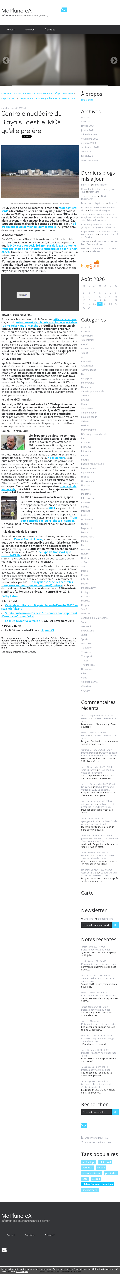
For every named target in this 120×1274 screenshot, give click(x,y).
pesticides (110, 1173)
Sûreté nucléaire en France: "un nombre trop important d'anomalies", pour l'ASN (39, 614)
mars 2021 (87, 121)
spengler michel (89, 821)
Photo (84, 583)
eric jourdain (87, 804)
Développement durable (94, 434)
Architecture (87, 348)
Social (84, 622)
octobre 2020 (88, 142)
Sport (84, 634)
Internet (85, 510)
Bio (83, 374)
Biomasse (86, 387)
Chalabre (95, 251)
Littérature (87, 519)
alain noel (105, 1162)
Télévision (86, 647)
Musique (85, 549)
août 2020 (86, 151)
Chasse (85, 395)
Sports (84, 639)
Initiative (85, 502)
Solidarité (86, 626)
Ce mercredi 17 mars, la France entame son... (98, 980)
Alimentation (87, 339)
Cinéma (85, 399)
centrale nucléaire (50, 642)
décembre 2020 (89, 134)
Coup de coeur (89, 416)
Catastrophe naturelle (93, 391)
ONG (83, 566)
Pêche (84, 570)
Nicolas (85, 718)
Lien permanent (13, 638)
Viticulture (86, 686)
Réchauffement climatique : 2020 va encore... (98, 788)
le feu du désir (88, 196)
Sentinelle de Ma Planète (94, 617)
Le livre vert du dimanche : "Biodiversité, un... (98, 805)
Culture (85, 421)
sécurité (20, 645)
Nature (85, 553)
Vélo (83, 673)
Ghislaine (86, 786)
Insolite (85, 506)
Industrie (67, 640)
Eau (83, 438)
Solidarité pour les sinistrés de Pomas (99, 250)
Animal (84, 344)
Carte (87, 892)
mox (3, 645)
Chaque (85, 241)
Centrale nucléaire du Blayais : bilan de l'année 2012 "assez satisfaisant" (39, 607)
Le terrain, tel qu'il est (93, 203)
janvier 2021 (88, 130)
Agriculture (87, 335)
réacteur (44, 645)
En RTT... (85, 184)
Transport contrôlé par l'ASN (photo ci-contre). (49, 519)
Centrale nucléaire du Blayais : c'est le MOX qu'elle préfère (31, 122)
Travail (84, 660)
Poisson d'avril (89, 587)
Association (87, 361)
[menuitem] (10, 29)
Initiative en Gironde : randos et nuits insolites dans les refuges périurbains (37, 93)
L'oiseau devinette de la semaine (98, 771)
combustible (32, 645)
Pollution (25, 642)
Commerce (87, 408)
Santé (84, 609)
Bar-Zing (94, 191)
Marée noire (87, 536)
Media (84, 540)
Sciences (85, 613)
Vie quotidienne (89, 681)
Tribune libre (88, 664)
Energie (25, 640)
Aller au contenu (9, 2)
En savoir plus (22, 1271)
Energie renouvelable (92, 463)
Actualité (45, 638)
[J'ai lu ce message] (117, 1269)
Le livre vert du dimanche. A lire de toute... (98, 857)
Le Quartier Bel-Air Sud (104, 227)
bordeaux (87, 1167)
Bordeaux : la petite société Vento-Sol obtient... (96, 1085)
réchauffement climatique (97, 1184)
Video (84, 677)
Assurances (87, 365)
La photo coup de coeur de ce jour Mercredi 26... (99, 233)
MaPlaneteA (16, 10)
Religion (85, 605)
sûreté (11, 645)
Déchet (55, 638)
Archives (30, 29)
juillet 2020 (87, 155)
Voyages (85, 690)
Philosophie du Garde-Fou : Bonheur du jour (99, 243)
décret (59, 645)
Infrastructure (88, 498)
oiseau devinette (91, 1173)
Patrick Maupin (89, 752)
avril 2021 (86, 117)
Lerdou (85, 735)
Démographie (88, 429)
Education (86, 451)
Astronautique (88, 369)
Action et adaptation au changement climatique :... (99, 754)
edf (52, 645)
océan (84, 562)
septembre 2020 (90, 147)
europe (101, 1167)
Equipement (54, 640)
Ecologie (15, 640)
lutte (85, 1178)
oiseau (96, 1178)
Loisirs (84, 532)
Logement (86, 528)
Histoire (85, 485)
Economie (86, 446)
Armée (84, 352)
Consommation (89, 412)
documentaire (89, 1189)
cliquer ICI (47, 630)
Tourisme (86, 652)
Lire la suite (87, 99)
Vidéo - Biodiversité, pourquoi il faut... (99, 823)
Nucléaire (86, 558)
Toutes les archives (90, 160)
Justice (84, 515)
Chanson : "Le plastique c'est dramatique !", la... (99, 840)
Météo (84, 545)
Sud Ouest (86, 643)
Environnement (39, 640)
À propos (50, 29)
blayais (65, 642)
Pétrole (85, 579)
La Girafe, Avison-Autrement (99, 219)
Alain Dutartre (88, 769)
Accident (85, 327)
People (85, 575)
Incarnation (101, 184)
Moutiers (86, 855)
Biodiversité (87, 382)
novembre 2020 (89, 138)
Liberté (113, 203)
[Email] (64, 9)
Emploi (84, 455)
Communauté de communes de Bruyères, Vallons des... (98, 216)
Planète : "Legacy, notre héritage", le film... (99, 1054)
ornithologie (88, 1162)
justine (84, 838)
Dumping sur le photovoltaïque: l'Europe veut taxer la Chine (47, 98)
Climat (84, 404)
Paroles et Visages (100, 210)
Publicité (85, 600)
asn (72, 642)
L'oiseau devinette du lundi (99, 720)
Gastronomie (88, 481)
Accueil (11, 29)
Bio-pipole (86, 378)
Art (82, 357)
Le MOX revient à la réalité (22, 621)
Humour (85, 489)
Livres (84, 523)
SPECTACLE (87, 630)
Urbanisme (87, 669)
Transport (86, 656)
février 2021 (88, 125)
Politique (14, 642)
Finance (85, 476)
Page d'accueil (8, 98)
